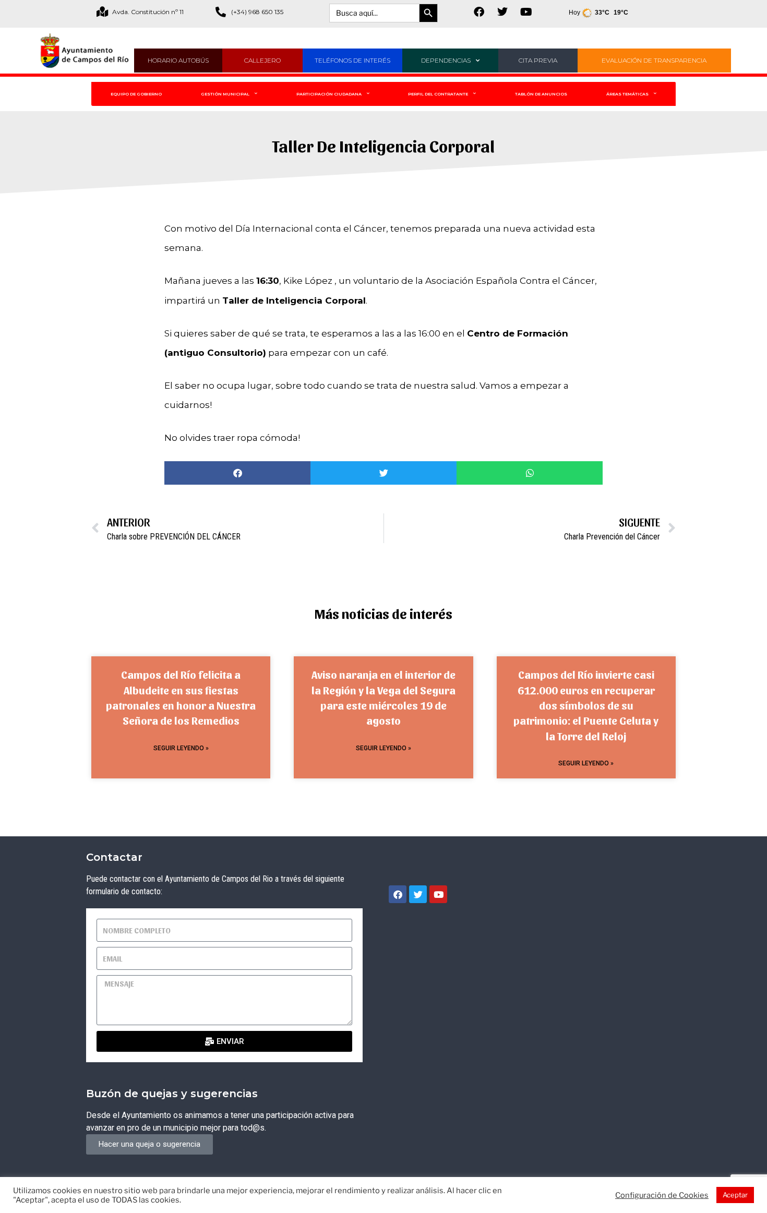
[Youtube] (526, 12)
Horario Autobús (178, 60)
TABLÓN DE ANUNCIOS (541, 94)
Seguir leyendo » (181, 748)
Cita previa (538, 60)
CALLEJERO (262, 60)
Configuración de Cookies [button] (662, 1195)
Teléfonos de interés (352, 60)
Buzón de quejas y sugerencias (172, 1093)
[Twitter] (502, 12)
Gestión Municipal (225, 94)
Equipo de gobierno (136, 94)
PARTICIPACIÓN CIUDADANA (329, 94)
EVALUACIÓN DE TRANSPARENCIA (654, 60)
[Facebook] (479, 12)
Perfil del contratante (438, 94)
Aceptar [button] (735, 1195)
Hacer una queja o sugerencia (149, 1144)
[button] (237, 473)
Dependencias (446, 60)
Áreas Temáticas (627, 94)
